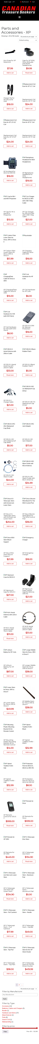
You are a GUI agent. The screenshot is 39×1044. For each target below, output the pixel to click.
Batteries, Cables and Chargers (12, 1008)
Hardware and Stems (9, 1013)
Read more (29, 73)
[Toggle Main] (19, 17)
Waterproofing (6, 1022)
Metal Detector (7, 1015)
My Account (25, 2)
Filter (5, 1031)
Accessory (5, 1006)
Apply (5, 999)
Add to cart (10, 73)
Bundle (4, 1010)
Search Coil (6, 1019)
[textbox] (20, 994)
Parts (4, 1017)
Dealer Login (7, 2)
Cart (33, 2)
